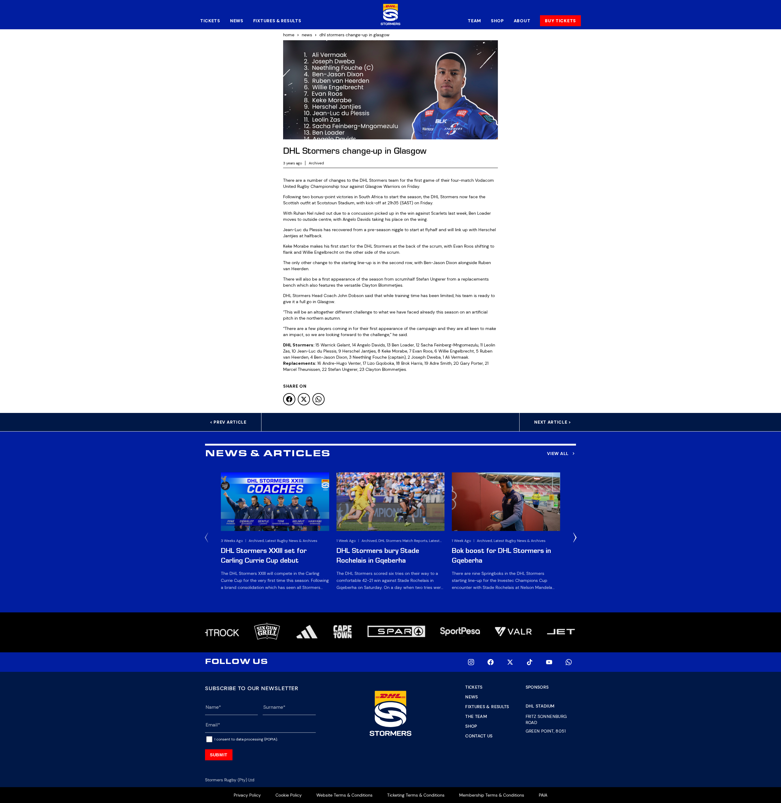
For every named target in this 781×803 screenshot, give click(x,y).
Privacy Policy (247, 795)
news (307, 35)
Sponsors (537, 687)
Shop (497, 20)
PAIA (543, 795)
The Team (476, 716)
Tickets (210, 20)
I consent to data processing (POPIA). (246, 739)
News (236, 20)
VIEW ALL (558, 453)
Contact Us (479, 736)
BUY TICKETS (560, 20)
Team (474, 20)
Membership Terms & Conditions (491, 795)
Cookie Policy (288, 795)
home (288, 35)
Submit (219, 754)
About (522, 20)
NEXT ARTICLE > (552, 422)
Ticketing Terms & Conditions (415, 795)
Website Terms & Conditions (344, 795)
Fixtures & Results (277, 20)
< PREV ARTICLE (228, 422)
